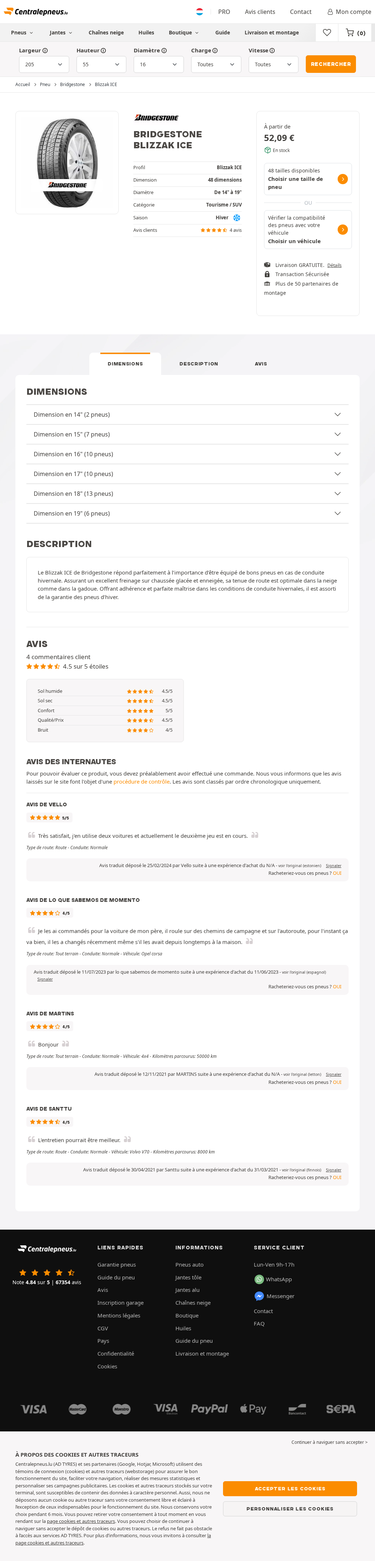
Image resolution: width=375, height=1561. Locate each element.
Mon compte (353, 12)
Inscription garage (120, 1302)
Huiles (146, 32)
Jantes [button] (58, 32)
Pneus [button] (19, 32)
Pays (103, 1340)
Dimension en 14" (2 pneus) (72, 414)
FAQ (259, 1323)
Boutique (181, 32)
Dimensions (125, 364)
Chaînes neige (106, 32)
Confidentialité (115, 1353)
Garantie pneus (116, 1264)
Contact (301, 12)
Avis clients (260, 12)
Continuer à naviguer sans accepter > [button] (330, 1442)
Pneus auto (189, 1264)
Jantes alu (187, 1289)
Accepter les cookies (290, 1488)
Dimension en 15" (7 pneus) (72, 434)
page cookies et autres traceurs (81, 1521)
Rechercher (331, 64)
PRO (224, 12)
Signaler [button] (333, 865)
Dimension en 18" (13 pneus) (73, 494)
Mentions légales (118, 1315)
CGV (102, 1328)
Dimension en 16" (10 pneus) (73, 454)
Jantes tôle (188, 1277)
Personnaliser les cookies (290, 1509)
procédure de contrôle (142, 781)
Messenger (280, 1296)
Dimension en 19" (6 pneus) (72, 513)
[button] (299, 865)
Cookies (107, 1366)
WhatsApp (279, 1279)
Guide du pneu (116, 1277)
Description (198, 364)
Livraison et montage (272, 32)
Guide (222, 32)
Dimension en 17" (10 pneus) (73, 474)
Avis (261, 364)
